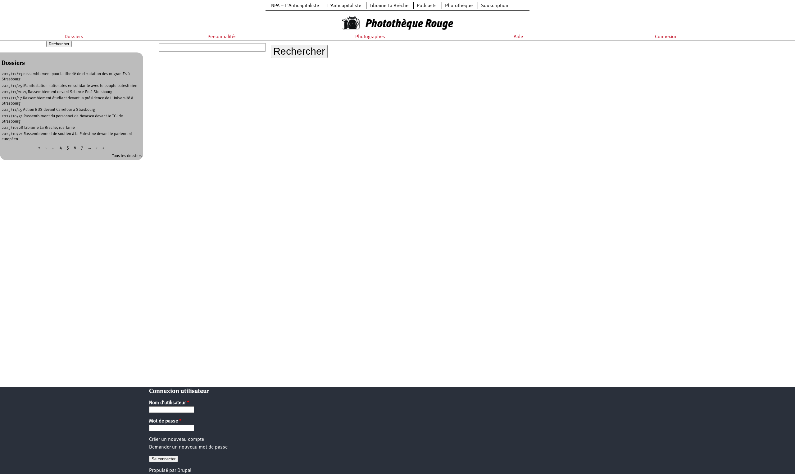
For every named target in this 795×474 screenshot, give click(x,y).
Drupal (184, 470)
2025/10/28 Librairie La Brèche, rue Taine (38, 128)
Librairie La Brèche (389, 5)
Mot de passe (165, 421)
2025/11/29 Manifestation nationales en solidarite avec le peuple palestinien (69, 86)
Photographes (370, 36)
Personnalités (222, 36)
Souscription (494, 5)
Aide (518, 36)
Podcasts (427, 5)
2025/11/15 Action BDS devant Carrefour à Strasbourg (48, 110)
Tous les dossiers (127, 156)
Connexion (666, 36)
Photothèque (459, 5)
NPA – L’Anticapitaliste (295, 5)
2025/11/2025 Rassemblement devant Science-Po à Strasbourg (57, 92)
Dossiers (74, 36)
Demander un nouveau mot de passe (188, 447)
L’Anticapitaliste (344, 5)
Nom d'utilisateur (169, 402)
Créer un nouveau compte (176, 439)
